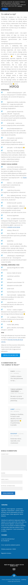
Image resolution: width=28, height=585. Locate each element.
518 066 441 (6, 540)
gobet (12, 409)
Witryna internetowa (8, 485)
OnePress (23, 579)
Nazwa (3, 473)
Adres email (5, 479)
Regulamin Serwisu (6, 553)
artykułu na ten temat (13, 227)
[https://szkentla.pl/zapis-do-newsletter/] (14, 569)
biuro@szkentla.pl (9, 539)
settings (20, 6)
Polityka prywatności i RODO (8, 549)
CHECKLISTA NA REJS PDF (10, 355)
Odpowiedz (16, 373)
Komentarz (5, 454)
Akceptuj (5, 9)
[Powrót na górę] (14, 576)
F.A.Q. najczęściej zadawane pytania (10, 545)
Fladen (25, 177)
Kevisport (13, 433)
